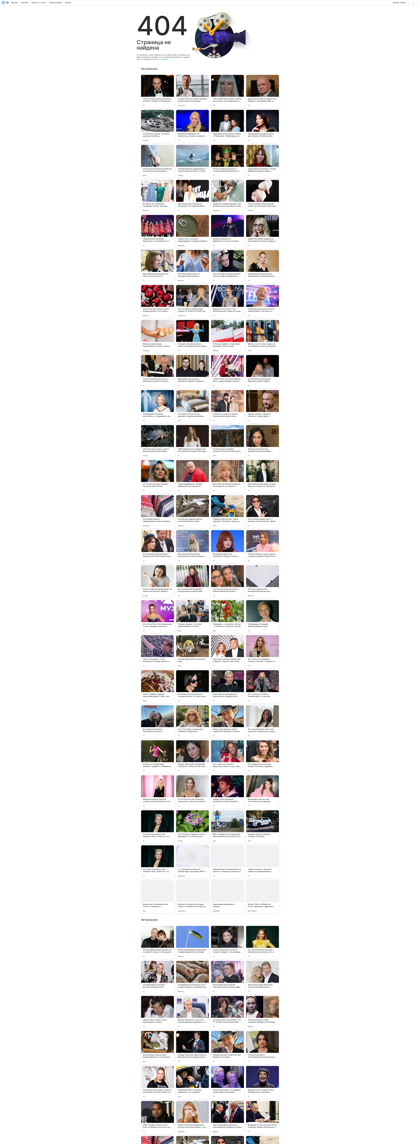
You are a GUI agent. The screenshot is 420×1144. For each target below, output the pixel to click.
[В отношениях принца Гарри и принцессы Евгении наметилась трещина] (157, 546)
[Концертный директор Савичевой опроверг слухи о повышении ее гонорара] (227, 546)
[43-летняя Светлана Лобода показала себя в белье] (157, 476)
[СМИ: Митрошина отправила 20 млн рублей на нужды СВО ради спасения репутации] (192, 441)
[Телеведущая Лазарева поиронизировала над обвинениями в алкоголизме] (262, 616)
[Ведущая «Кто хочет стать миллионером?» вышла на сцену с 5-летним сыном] (227, 301)
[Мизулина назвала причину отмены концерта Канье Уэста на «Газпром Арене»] (157, 791)
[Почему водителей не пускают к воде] (192, 651)
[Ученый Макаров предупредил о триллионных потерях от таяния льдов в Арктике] (192, 161)
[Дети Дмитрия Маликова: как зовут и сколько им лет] (157, 266)
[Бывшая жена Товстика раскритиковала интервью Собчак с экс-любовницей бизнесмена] (262, 441)
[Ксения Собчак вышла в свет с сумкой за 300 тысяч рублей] (227, 1001)
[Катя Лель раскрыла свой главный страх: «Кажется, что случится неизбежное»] (157, 826)
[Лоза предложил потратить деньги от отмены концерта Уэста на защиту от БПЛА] (262, 1036)
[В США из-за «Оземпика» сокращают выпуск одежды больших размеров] (157, 196)
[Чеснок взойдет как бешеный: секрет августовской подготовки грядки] (262, 196)
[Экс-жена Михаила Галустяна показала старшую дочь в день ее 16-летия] (262, 721)
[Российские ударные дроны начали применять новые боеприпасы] (192, 511)
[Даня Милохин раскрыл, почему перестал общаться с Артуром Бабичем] (262, 476)
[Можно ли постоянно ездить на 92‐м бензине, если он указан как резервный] (262, 336)
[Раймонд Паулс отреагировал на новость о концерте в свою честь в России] (227, 861)
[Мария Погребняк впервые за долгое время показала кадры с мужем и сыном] (262, 231)
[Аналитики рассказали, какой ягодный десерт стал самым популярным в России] (157, 301)
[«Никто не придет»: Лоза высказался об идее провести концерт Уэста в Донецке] (157, 651)
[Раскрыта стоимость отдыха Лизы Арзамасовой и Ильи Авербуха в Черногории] (227, 406)
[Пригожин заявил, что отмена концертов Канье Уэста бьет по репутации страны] (262, 1106)
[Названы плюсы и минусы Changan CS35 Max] (262, 826)
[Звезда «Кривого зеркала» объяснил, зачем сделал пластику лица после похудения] (262, 406)
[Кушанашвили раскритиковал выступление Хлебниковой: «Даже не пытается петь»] (262, 126)
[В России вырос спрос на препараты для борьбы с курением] (192, 266)
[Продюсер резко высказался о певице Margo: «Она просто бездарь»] (262, 301)
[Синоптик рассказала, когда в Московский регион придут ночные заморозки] (157, 441)
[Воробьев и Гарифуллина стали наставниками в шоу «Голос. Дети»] (157, 966)
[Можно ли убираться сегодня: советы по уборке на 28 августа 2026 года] (192, 896)
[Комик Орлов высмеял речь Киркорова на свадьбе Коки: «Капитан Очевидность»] (227, 686)
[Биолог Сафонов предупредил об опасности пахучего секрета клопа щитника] (157, 581)
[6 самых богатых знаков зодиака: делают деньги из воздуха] (192, 91)
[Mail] (3, 2)
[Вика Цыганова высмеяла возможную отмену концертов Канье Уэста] (192, 546)
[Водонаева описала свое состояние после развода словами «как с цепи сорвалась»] (262, 791)
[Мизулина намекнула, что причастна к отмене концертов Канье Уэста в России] (192, 126)
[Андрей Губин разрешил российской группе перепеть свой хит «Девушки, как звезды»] (227, 791)
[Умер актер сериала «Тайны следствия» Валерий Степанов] (227, 721)
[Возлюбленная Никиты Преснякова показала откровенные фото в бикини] (157, 721)
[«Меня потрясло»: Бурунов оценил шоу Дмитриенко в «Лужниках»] (262, 861)
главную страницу (160, 59)
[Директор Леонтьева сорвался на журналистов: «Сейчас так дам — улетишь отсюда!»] (227, 1036)
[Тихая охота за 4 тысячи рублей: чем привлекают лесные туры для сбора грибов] (157, 1001)
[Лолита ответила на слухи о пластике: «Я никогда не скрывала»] (192, 931)
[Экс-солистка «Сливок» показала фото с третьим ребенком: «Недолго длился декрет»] (262, 686)
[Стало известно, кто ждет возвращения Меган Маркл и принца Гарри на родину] (262, 1001)
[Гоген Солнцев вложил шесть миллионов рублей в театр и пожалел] (157, 371)
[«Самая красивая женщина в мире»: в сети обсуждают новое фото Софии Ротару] (227, 931)
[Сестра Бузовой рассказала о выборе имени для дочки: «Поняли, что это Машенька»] (227, 581)
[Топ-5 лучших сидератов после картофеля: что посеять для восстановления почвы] (192, 826)
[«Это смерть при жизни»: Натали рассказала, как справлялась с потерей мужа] (227, 91)
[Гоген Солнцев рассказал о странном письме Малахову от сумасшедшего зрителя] (227, 161)
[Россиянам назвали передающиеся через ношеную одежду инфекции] (157, 511)
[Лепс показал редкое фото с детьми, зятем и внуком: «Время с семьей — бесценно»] (262, 511)
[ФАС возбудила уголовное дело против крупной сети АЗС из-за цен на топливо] (227, 826)
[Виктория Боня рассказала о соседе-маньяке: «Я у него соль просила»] (192, 686)
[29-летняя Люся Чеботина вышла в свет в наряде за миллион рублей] (157, 616)
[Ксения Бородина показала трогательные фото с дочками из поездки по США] (157, 931)
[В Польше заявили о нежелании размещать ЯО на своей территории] (227, 336)
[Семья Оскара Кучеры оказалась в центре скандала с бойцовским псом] (157, 91)
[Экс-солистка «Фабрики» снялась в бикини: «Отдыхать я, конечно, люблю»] (262, 651)
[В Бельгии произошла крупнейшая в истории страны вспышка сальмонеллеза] (157, 336)
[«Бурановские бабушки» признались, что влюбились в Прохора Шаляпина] (157, 231)
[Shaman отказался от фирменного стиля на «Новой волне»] (227, 231)
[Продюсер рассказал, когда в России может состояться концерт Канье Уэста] (227, 966)
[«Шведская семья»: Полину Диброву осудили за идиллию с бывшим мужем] (192, 1036)
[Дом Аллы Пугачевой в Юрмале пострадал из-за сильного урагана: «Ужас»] (227, 476)
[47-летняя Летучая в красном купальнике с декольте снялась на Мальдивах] (192, 791)
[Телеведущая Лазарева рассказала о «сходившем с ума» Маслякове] (157, 406)
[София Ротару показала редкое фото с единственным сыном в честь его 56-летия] (227, 371)
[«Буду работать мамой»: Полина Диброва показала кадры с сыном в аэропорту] (262, 161)
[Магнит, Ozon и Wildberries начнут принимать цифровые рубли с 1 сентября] (262, 896)
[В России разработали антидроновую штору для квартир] (262, 581)
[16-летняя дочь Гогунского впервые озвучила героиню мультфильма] (227, 1071)
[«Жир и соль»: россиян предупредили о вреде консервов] (192, 231)
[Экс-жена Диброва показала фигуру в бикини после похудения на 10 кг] (262, 1071)
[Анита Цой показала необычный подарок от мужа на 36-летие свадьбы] (227, 651)
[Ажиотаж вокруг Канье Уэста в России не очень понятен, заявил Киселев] (157, 1036)
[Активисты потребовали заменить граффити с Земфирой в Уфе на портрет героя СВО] (157, 756)
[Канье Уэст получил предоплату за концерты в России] (157, 1106)
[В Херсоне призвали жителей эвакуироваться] (192, 1001)
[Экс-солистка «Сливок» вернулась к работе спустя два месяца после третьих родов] (227, 756)
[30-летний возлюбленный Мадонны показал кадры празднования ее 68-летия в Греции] (262, 371)
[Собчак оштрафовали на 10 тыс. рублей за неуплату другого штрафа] (157, 1071)
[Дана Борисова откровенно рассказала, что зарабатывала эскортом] (192, 196)
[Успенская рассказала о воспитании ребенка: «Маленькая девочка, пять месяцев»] (192, 1106)
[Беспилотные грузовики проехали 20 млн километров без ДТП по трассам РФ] (227, 441)
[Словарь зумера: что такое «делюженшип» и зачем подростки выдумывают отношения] (192, 616)
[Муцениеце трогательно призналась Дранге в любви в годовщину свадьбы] (192, 371)
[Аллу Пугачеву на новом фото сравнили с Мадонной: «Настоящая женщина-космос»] (192, 721)
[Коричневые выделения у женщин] (227, 896)
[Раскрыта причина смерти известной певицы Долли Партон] (192, 336)
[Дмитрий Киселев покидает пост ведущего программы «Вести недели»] (262, 91)
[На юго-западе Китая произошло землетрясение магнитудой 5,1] (192, 1071)
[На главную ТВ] (7, 2)
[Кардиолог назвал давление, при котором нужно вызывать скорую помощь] (227, 196)
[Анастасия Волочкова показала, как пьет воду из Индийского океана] (227, 266)
